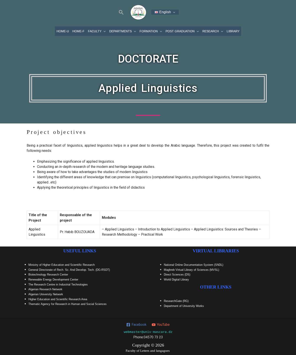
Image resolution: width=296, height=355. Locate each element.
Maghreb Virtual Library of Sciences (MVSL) (191, 269)
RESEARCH (210, 31)
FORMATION (149, 31)
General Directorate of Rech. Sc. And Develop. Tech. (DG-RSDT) (69, 269)
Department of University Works (184, 306)
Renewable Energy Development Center (53, 279)
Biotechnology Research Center (48, 274)
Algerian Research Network (45, 289)
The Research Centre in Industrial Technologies (58, 284)
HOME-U (63, 31)
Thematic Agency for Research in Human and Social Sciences (67, 304)
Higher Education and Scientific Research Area (57, 299)
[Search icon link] (121, 12)
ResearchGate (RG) (176, 301)
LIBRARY (233, 31)
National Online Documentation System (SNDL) (193, 264)
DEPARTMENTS (120, 31)
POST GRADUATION (180, 31)
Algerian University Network (45, 294)
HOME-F (78, 31)
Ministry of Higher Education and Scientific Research (61, 264)
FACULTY (94, 31)
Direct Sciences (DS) (177, 274)
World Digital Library (176, 279)
